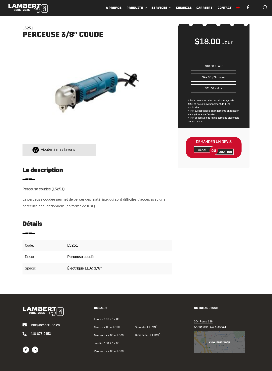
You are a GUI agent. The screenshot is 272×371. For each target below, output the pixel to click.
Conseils (184, 8)
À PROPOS (113, 8)
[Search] (265, 8)
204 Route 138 (203, 321)
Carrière (204, 8)
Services (159, 8)
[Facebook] (25, 349)
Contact (224, 8)
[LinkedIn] (35, 349)
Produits (134, 8)
